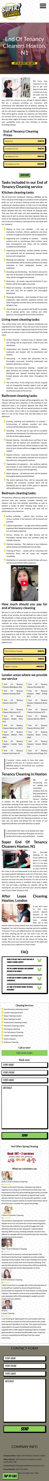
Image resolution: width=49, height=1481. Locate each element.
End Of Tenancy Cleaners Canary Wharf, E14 (37, 744)
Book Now (24, 175)
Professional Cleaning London (15, 1022)
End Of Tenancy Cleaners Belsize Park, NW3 (12, 734)
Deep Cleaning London (13, 1016)
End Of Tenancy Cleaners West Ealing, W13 (37, 693)
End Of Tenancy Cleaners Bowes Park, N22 (12, 719)
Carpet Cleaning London (13, 1012)
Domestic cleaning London (14, 1026)
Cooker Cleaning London (13, 1035)
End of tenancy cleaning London (16, 1009)
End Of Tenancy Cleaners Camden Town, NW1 (12, 744)
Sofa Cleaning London (12, 1019)
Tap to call (10, 1476)
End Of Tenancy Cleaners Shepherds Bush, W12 (37, 703)
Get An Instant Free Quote (24, 63)
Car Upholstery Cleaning (13, 1032)
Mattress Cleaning (11, 1042)
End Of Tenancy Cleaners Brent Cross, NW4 (37, 734)
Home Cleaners (10, 1039)
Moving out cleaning (12, 1029)
